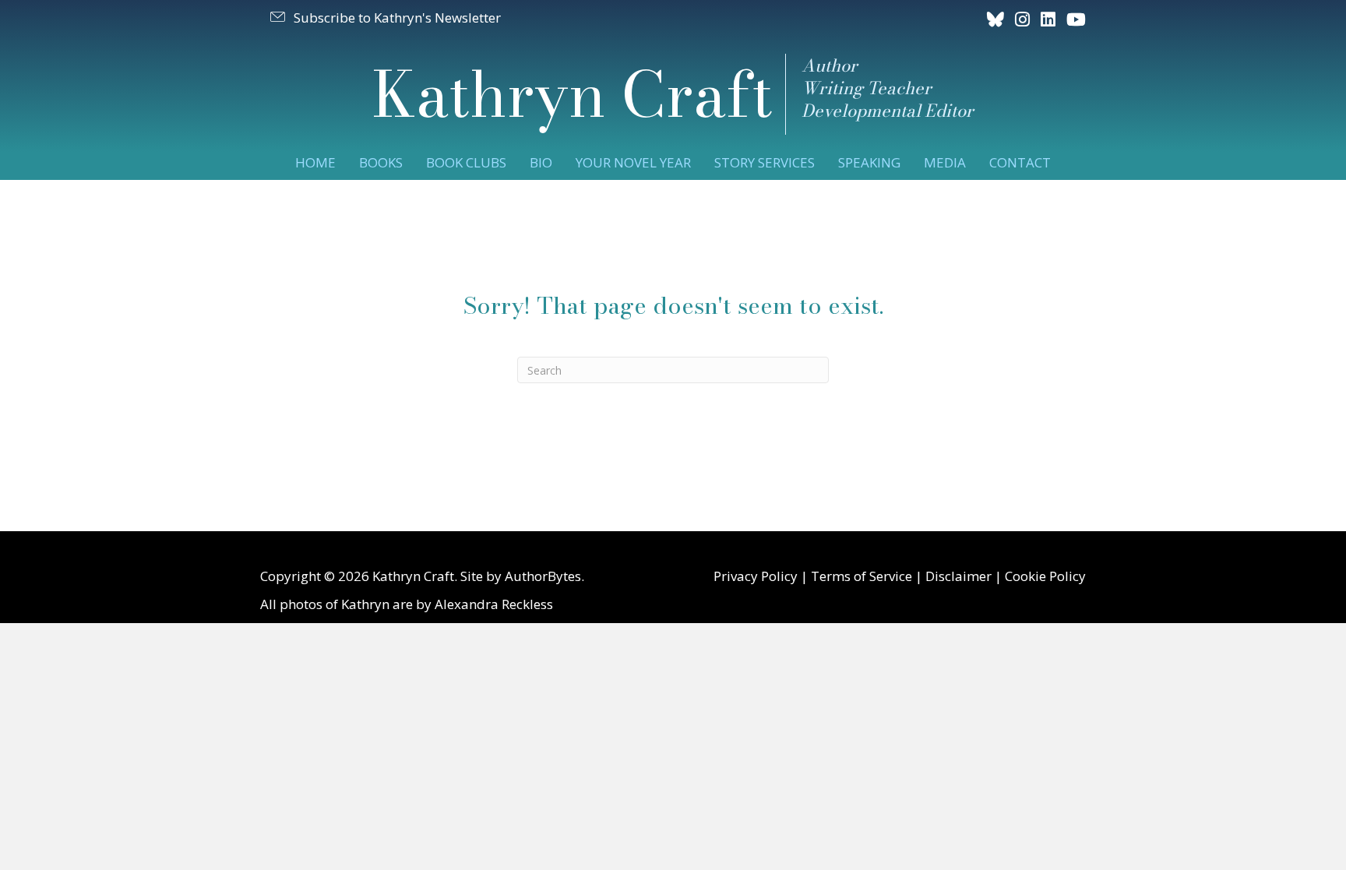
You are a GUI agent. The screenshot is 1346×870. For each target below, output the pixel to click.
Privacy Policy (756, 576)
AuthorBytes (543, 576)
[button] (384, 17)
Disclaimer (958, 576)
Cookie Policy (1045, 576)
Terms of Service (861, 576)
